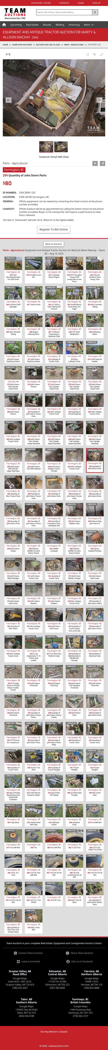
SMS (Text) (63, 156)
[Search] (95, 12)
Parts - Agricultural (74, 44)
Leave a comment (30, 961)
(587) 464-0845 (57, 987)
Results (47, 24)
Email (54, 156)
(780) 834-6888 (91, 987)
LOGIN (81, 3)
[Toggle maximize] (101, 54)
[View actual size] (94, 54)
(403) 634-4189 (26, 1016)
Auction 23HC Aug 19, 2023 (48, 44)
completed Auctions (22, 44)
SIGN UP (96, 3)
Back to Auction (53, 244)
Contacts (64, 3)
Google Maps (20, 978)
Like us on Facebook (82, 961)
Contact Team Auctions (30, 953)
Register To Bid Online (54, 229)
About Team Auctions (82, 953)
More (87, 24)
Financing (74, 24)
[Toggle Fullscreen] (87, 54)
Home (5, 44)
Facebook (44, 156)
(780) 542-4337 (20, 987)
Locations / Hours (41, 3)
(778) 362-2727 (80, 1016)
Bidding (60, 24)
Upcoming (16, 24)
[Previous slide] (9, 100)
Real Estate (32, 24)
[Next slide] (99, 100)
